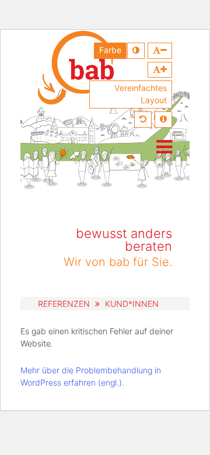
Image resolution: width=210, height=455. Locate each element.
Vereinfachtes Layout (140, 94)
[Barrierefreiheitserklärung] (163, 119)
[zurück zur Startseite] (76, 67)
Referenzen (64, 304)
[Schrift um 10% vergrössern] (160, 70)
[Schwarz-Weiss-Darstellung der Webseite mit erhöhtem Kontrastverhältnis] (136, 51)
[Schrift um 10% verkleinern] (160, 51)
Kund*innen (132, 304)
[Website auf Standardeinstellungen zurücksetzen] (143, 119)
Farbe (110, 50)
